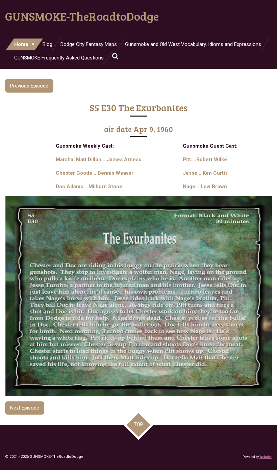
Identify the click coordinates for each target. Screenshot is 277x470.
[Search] (115, 56)
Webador (265, 457)
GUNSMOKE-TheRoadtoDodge (82, 16)
